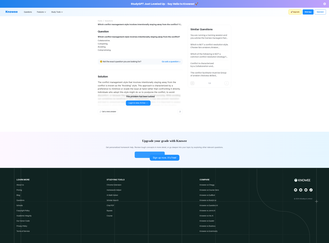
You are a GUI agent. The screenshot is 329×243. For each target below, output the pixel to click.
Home (100, 21)
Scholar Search (112, 200)
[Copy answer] (180, 111)
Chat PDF (110, 205)
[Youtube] (305, 190)
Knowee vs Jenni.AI (207, 211)
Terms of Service (23, 231)
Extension (320, 12)
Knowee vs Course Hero (209, 190)
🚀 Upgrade (295, 12)
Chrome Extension (114, 185)
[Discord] (295, 190)
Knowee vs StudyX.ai (208, 200)
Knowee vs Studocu (207, 226)
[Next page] (227, 83)
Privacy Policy (21, 226)
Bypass (109, 211)
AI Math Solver (112, 195)
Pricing (19, 190)
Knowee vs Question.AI (209, 205)
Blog (18, 195)
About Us (20, 185)
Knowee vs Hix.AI (206, 216)
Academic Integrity (23, 216)
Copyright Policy (23, 211)
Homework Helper (114, 190)
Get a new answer (109, 112)
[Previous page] (192, 83)
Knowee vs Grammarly (208, 231)
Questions (28, 12)
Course (109, 216)
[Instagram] (300, 190)
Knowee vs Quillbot (207, 195)
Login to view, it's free (137, 103)
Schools (19, 205)
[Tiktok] (311, 190)
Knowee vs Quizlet (207, 221)
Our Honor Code (23, 221)
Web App (308, 12)
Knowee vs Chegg (207, 185)
